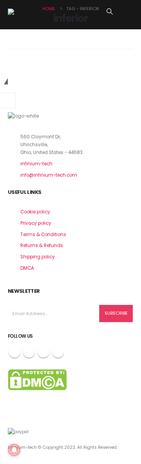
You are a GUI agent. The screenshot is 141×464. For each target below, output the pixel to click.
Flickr (58, 352)
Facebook (14, 352)
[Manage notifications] (14, 450)
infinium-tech (36, 164)
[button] (110, 12)
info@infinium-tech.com (48, 175)
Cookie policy (35, 212)
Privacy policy (35, 223)
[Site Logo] (27, 12)
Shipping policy (37, 257)
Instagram (43, 352)
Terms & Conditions (43, 234)
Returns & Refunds (41, 245)
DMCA (27, 268)
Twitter (29, 352)
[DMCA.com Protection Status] (37, 379)
